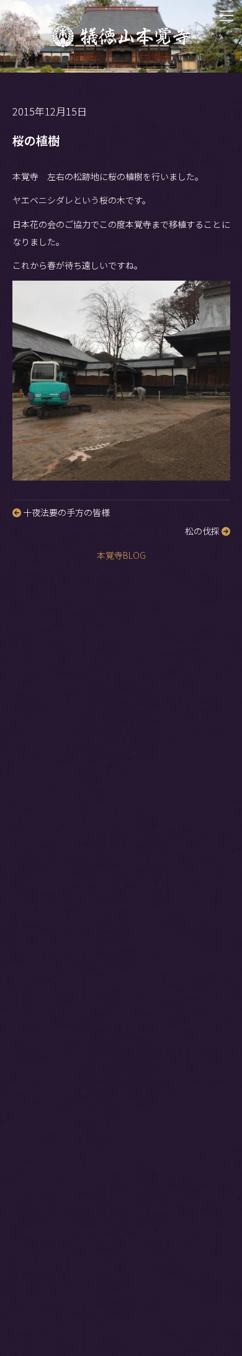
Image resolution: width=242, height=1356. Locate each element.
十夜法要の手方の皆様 (65, 512)
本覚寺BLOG (121, 555)
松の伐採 (203, 531)
